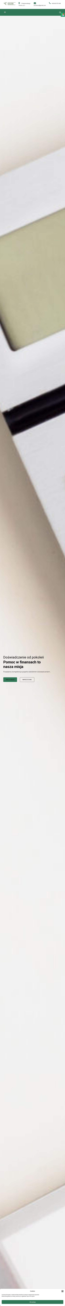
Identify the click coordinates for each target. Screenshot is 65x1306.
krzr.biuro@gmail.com (40, 5)
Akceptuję (33, 1302)
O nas (8, 684)
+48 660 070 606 (56, 3)
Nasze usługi (22, 684)
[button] (62, 1291)
